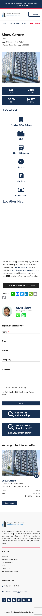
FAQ (3, 565)
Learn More (9, 503)
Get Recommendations (10, 571)
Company (6, 360)
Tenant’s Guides (7, 562)
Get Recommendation (22, 270)
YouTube (24, 5)
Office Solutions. (18, 612)
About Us (5, 556)
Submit (21, 403)
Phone (5, 350)
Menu (35, 14)
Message (6, 369)
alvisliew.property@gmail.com (16, 592)
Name (5, 332)
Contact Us (6, 568)
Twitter (20, 5)
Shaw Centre (9, 480)
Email (5, 341)
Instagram (22, 5)
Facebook (17, 5)
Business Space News (10, 559)
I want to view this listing (16, 388)
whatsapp (15, 5)
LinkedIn (27, 5)
